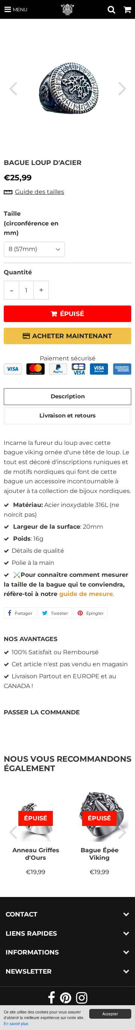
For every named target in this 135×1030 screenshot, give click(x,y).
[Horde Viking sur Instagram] (81, 1001)
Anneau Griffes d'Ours (35, 854)
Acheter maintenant (72, 336)
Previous (13, 88)
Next (122, 88)
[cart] (127, 9)
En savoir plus (16, 1023)
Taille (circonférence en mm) (31, 223)
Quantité (18, 272)
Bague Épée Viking (99, 854)
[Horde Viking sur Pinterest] (66, 1001)
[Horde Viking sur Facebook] (52, 1001)
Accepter (110, 1013)
